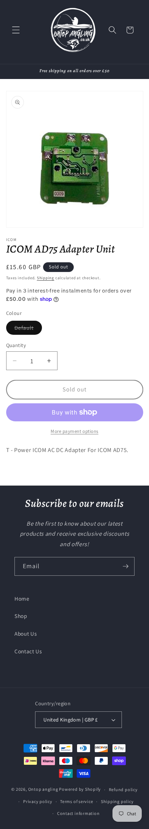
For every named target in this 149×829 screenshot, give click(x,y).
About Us (25, 633)
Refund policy (123, 789)
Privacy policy (37, 801)
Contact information (78, 813)
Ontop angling (43, 789)
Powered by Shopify (80, 789)
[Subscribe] (125, 566)
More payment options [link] (74, 431)
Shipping (45, 277)
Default (28, 329)
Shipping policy (117, 801)
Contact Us (28, 651)
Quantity (16, 345)
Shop (20, 615)
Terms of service (76, 801)
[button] (16, 30)
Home (22, 598)
